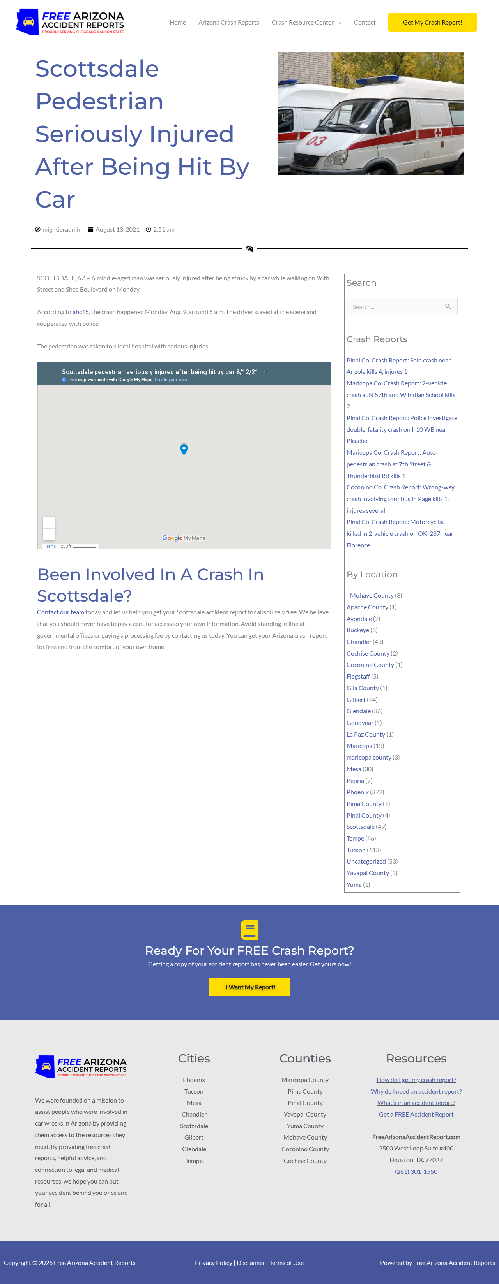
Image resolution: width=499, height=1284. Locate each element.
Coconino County (370, 664)
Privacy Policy (213, 1262)
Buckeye (358, 629)
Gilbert (356, 699)
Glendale (359, 710)
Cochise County (368, 653)
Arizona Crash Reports (228, 22)
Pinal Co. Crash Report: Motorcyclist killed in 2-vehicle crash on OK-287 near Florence (400, 533)
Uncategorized (366, 861)
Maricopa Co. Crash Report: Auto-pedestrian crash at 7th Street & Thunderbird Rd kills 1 (392, 464)
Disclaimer (251, 1262)
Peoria (355, 780)
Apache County (367, 606)
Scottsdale (361, 826)
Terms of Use (286, 1262)
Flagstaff (358, 676)
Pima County (364, 803)
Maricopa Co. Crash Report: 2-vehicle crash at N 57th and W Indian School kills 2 (401, 394)
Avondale (359, 618)
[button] (432, 22)
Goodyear (360, 722)
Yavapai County (368, 872)
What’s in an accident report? (416, 1102)
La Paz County (366, 734)
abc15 (81, 311)
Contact (365, 22)
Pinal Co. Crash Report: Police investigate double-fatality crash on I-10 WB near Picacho (402, 429)
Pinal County (364, 815)
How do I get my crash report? (416, 1079)
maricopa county (369, 757)
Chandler (359, 641)
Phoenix (358, 791)
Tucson (356, 849)
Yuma (354, 884)
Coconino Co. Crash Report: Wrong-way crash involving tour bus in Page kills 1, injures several (401, 498)
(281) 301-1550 (416, 1171)
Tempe (355, 838)
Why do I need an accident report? (416, 1091)
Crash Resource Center (303, 22)
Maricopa (359, 745)
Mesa (354, 768)
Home (178, 22)
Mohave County (370, 595)
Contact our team (60, 612)
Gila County (363, 687)
